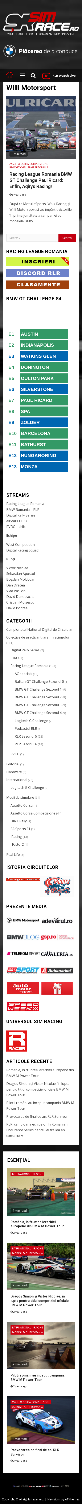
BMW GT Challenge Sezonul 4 (38, 712)
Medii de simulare (20, 797)
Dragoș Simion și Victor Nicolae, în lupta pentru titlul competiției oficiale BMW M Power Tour (37, 1089)
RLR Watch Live (64, 76)
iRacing (16, 836)
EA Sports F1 (20, 828)
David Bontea (17, 608)
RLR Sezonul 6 (26, 744)
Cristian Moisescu (20, 602)
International (16, 779)
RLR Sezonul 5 (26, 736)
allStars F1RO (16, 521)
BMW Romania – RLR (22, 509)
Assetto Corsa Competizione (28, 164)
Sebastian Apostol (20, 573)
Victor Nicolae (17, 568)
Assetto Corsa (22, 805)
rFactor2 (17, 844)
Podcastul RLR (26, 728)
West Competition (20, 544)
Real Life (13, 854)
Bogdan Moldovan (20, 579)
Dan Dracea (15, 585)
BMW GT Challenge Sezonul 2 (38, 697)
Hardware (14, 772)
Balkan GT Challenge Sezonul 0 (39, 681)
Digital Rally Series (20, 515)
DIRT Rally (19, 821)
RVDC (15, 754)
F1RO (15, 658)
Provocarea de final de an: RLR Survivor (37, 1116)
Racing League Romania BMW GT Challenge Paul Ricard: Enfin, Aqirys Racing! (40, 180)
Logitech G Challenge (31, 720)
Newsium (53, 1499)
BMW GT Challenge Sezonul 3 (38, 705)
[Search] (33, 75)
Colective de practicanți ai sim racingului (37, 637)
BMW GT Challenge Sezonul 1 (28, 167)
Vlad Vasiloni (16, 591)
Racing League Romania (25, 503)
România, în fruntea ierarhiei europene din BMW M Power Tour (37, 1224)
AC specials (23, 673)
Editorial (12, 764)
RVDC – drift (15, 526)
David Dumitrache (20, 596)
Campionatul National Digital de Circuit (37, 629)
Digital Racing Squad (22, 550)
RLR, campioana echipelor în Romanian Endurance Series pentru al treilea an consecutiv (36, 1130)
